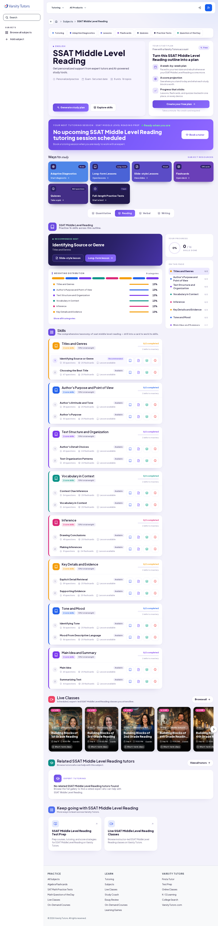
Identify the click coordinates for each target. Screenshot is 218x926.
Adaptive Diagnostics (83, 33)
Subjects (68, 21)
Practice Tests (164, 33)
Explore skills (105, 107)
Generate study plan (72, 107)
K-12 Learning (169, 894)
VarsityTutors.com (172, 904)
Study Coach (112, 894)
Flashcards (125, 33)
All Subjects (54, 879)
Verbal (146, 213)
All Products (76, 7)
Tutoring (55, 7)
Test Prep (167, 884)
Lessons (107, 33)
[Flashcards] (146, 360)
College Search (170, 899)
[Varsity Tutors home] (17, 6)
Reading (127, 213)
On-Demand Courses (59, 904)
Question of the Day (190, 33)
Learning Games (113, 909)
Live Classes (54, 899)
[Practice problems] (155, 360)
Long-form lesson (98, 257)
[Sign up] (208, 7)
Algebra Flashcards (58, 884)
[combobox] (24, 17)
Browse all (201, 699)
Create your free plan (179, 104)
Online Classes (169, 889)
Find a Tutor (168, 879)
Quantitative (103, 213)
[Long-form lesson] (130, 360)
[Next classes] (213, 729)
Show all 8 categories (64, 318)
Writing (166, 213)
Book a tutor (196, 134)
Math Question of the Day (61, 894)
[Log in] (199, 7)
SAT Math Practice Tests (60, 889)
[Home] (57, 21)
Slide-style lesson (70, 257)
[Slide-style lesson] (138, 360)
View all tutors (198, 762)
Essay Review (112, 899)
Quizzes (144, 33)
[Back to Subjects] (50, 21)
